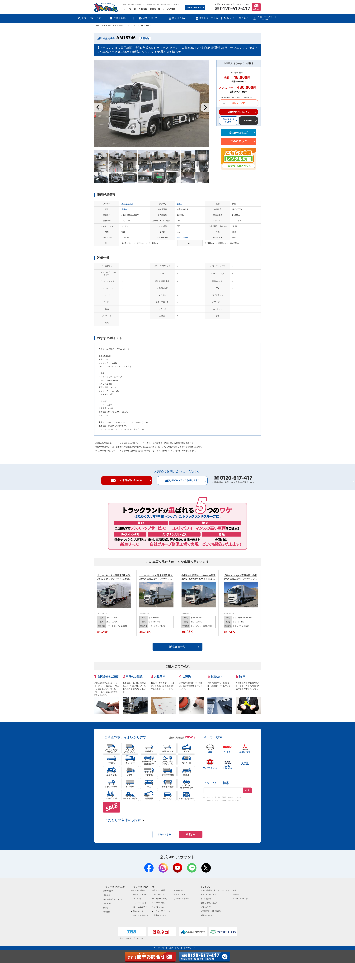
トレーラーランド (140, 903)
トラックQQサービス (162, 911)
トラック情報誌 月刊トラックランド (215, 890)
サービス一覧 (129, 9)
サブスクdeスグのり (159, 899)
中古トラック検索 (109, 25)
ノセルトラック (179, 890)
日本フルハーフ (183, 237)
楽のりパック (238, 102)
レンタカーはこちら (238, 18)
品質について (150, 18)
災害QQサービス (160, 915)
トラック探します (91, 18)
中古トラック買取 (158, 890)
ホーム (97, 25)
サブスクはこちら (208, 18)
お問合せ (256, 9)
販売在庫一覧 (177, 646)
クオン (179, 204)
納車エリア (237, 890)
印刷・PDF (248, 120)
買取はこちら (179, 18)
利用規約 (106, 912)
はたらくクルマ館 (140, 894)
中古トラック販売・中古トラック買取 (132, 938)
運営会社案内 (108, 891)
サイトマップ (108, 904)
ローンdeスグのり (140, 907)
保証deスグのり (207, 915)
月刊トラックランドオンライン (267, 18)
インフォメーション (208, 894)
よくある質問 (169, 9)
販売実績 (236, 894)
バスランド (137, 899)
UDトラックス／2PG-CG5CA (139, 25)
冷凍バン (121, 25)
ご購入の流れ (120, 18)
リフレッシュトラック (182, 899)
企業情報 (143, 9)
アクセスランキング (240, 899)
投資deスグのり (180, 894)
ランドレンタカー (158, 907)
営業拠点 (106, 895)
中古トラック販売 (138, 890)
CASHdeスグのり (158, 903)
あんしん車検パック (140, 915)
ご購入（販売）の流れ (209, 903)
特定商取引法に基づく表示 (211, 911)
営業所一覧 (155, 9)
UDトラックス (127, 204)
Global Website (194, 7)
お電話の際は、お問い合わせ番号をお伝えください (233, 479)
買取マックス (159, 894)
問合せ (105, 908)
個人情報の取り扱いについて (114, 899)
